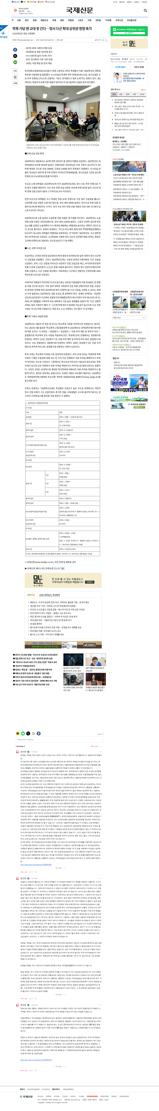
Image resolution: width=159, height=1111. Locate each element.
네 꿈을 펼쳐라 (36, 623)
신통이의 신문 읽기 (121, 345)
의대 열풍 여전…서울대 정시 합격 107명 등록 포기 (51, 620)
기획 (89, 20)
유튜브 (42, 2)
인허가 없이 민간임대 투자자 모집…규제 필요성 (129, 338)
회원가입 (122, 2)
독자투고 (73, 1096)
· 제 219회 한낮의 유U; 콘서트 (123, 368)
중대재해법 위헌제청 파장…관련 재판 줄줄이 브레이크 (132, 181)
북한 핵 (132, 59)
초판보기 (136, 2)
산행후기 (123, 147)
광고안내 (56, 1096)
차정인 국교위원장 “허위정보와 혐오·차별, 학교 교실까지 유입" (135, 234)
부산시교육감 (115, 59)
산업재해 (118, 159)
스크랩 (15, 83)
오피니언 (119, 20)
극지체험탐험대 (138, 62)
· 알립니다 (116, 362)
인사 (114, 144)
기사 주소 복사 (15, 77)
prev (112, 382)
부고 (139, 144)
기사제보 (81, 1096)
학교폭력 (56, 594)
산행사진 (131, 147)
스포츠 (80, 20)
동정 (135, 144)
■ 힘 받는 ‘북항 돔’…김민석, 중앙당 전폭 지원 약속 (32, 669)
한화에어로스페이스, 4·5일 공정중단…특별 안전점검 (132, 189)
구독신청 (144, 2)
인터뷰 (98, 20)
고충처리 (114, 1096)
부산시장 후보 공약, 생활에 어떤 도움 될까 (127, 332)
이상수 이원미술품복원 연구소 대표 (137, 311)
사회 (19, 20)
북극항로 (125, 59)
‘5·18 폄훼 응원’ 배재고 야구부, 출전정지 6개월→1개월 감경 (135, 239)
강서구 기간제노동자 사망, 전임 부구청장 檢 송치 (130, 178)
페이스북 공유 (15, 50)
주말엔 (71, 20)
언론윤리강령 (104, 1096)
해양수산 (44, 20)
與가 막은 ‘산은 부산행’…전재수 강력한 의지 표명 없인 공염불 (134, 341)
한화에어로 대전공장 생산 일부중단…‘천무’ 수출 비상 (132, 196)
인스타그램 (51, 2)
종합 (114, 94)
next (146, 382)
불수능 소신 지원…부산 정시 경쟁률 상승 (47, 634)
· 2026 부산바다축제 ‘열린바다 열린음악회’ (128, 365)
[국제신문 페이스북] (35, 568)
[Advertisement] (129, 270)
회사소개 (40, 1096)
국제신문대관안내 (68, 1089)
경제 (35, 20)
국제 (54, 20)
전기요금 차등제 (121, 62)
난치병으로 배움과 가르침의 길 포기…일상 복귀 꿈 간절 (120, 312)
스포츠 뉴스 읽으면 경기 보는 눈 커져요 (126, 349)
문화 (62, 20)
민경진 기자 (16, 40)
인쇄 (15, 71)
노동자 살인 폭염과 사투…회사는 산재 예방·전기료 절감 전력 (135, 174)
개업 (122, 144)
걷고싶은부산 (46, 1089)
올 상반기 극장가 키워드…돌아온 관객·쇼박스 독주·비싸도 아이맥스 (72, 671)
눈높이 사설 (119, 327)
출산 (130, 144)
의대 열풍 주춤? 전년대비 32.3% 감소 (45, 630)
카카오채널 (33, 2)
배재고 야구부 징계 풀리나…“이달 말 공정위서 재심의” (132, 245)
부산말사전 (131, 20)
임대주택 (139, 59)
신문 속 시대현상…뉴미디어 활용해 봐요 (126, 347)
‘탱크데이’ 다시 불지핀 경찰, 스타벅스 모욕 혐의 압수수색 (133, 231)
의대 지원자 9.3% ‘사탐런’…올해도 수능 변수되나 (50, 613)
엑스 (24, 2)
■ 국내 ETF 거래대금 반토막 (24, 666)
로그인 (115, 2)
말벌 (130, 62)
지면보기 (129, 2)
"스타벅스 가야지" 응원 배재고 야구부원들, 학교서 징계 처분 (134, 227)
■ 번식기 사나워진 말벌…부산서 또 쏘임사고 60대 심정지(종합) (37, 654)
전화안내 (48, 1096)
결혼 (126, 144)
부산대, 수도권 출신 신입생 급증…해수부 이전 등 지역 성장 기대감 (57, 609)
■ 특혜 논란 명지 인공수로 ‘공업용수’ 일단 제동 (31, 673)
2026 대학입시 (45, 594)
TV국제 (108, 20)
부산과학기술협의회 (33, 1089)
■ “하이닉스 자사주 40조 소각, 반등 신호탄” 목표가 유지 (35, 662)
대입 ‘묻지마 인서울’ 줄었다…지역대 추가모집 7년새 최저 (53, 616)
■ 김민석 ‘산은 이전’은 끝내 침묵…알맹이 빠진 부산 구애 (35, 680)
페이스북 (17, 2)
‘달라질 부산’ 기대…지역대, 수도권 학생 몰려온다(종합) (53, 605)
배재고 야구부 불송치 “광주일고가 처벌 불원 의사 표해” (132, 242)
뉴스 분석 (118, 336)
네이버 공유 (15, 62)
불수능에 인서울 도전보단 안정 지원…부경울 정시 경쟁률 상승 (55, 627)
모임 (118, 144)
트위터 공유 (15, 56)
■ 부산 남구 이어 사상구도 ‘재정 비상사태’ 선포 (31, 684)
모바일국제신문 (124, 1096)
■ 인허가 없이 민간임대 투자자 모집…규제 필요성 (32, 677)
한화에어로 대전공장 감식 (122, 192)
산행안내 (116, 147)
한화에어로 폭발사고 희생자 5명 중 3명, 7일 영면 (130, 185)
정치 (27, 20)
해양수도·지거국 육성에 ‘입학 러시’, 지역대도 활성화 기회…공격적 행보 (59, 602)
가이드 (116, 150)
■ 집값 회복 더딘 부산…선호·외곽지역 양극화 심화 (32, 658)
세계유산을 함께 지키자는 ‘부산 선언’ (125, 329)
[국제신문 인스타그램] (54, 568)
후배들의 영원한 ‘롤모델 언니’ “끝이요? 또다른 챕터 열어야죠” (95, 690)
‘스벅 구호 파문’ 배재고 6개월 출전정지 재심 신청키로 (132, 249)
